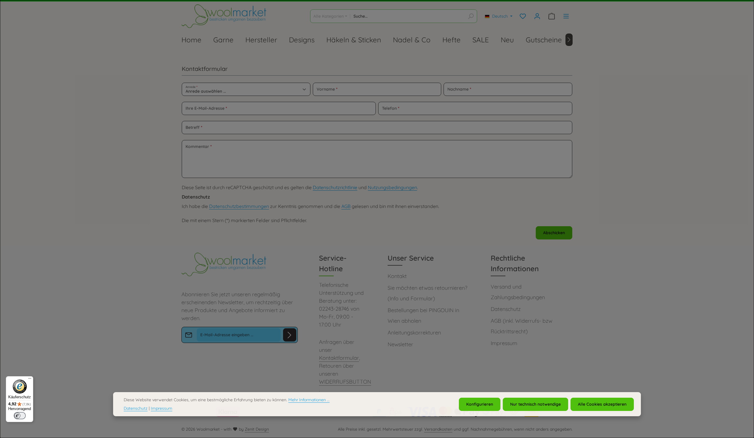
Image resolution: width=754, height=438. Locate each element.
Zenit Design (257, 429)
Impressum (504, 343)
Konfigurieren (479, 404)
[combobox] (407, 16)
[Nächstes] (569, 40)
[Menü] (29, 379)
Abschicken (554, 232)
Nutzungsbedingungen (392, 187)
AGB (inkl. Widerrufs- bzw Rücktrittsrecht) (521, 326)
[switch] (20, 415)
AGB (345, 206)
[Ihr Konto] (537, 16)
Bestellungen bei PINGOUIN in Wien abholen (423, 315)
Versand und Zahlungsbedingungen (518, 292)
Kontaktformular (339, 357)
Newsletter (400, 344)
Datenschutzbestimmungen (239, 206)
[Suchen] (470, 16)
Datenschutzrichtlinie (335, 187)
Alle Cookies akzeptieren (602, 404)
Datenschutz (506, 309)
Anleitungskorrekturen (414, 332)
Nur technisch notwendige (535, 404)
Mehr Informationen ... (309, 399)
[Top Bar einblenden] (566, 16)
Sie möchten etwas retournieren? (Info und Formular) (427, 293)
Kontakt (397, 276)
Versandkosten (438, 429)
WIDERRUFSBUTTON (345, 381)
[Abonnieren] (289, 335)
